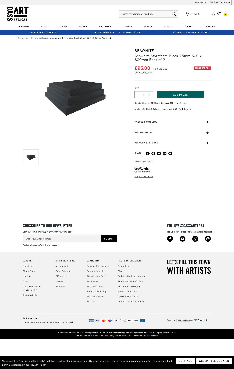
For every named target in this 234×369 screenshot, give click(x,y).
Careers (27, 276)
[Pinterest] (153, 153)
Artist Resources (95, 286)
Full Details (181, 103)
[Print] (170, 153)
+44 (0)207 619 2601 (219, 2)
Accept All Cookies (214, 360)
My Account (62, 266)
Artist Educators (95, 296)
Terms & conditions (47, 245)
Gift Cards (61, 276)
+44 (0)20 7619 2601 (61, 322)
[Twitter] (159, 153)
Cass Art (28, 261)
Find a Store (29, 271)
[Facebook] (148, 153)
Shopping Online (65, 261)
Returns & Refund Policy (130, 281)
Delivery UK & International (132, 276)
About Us (27, 266)
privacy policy (34, 245)
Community (93, 261)
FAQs (120, 271)
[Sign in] (213, 14)
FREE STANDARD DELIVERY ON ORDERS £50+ (117, 32)
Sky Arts (91, 301)
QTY (137, 88)
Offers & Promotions (128, 296)
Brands (59, 281)
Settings (185, 360)
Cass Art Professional (98, 266)
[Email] (165, 153)
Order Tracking (63, 271)
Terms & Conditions (128, 291)
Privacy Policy (38, 364)
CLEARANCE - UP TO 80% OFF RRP (191, 32)
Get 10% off (201, 2)
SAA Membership (95, 271)
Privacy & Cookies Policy (131, 301)
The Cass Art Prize (96, 276)
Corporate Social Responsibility (32, 288)
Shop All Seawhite (144, 176)
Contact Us (123, 266)
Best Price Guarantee (129, 286)
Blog (25, 281)
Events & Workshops (97, 291)
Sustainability (30, 295)
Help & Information (129, 261)
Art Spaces (92, 281)
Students (60, 286)
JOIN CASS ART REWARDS (43, 32)
